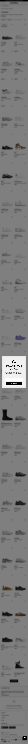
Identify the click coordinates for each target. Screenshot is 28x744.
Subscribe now (14, 383)
